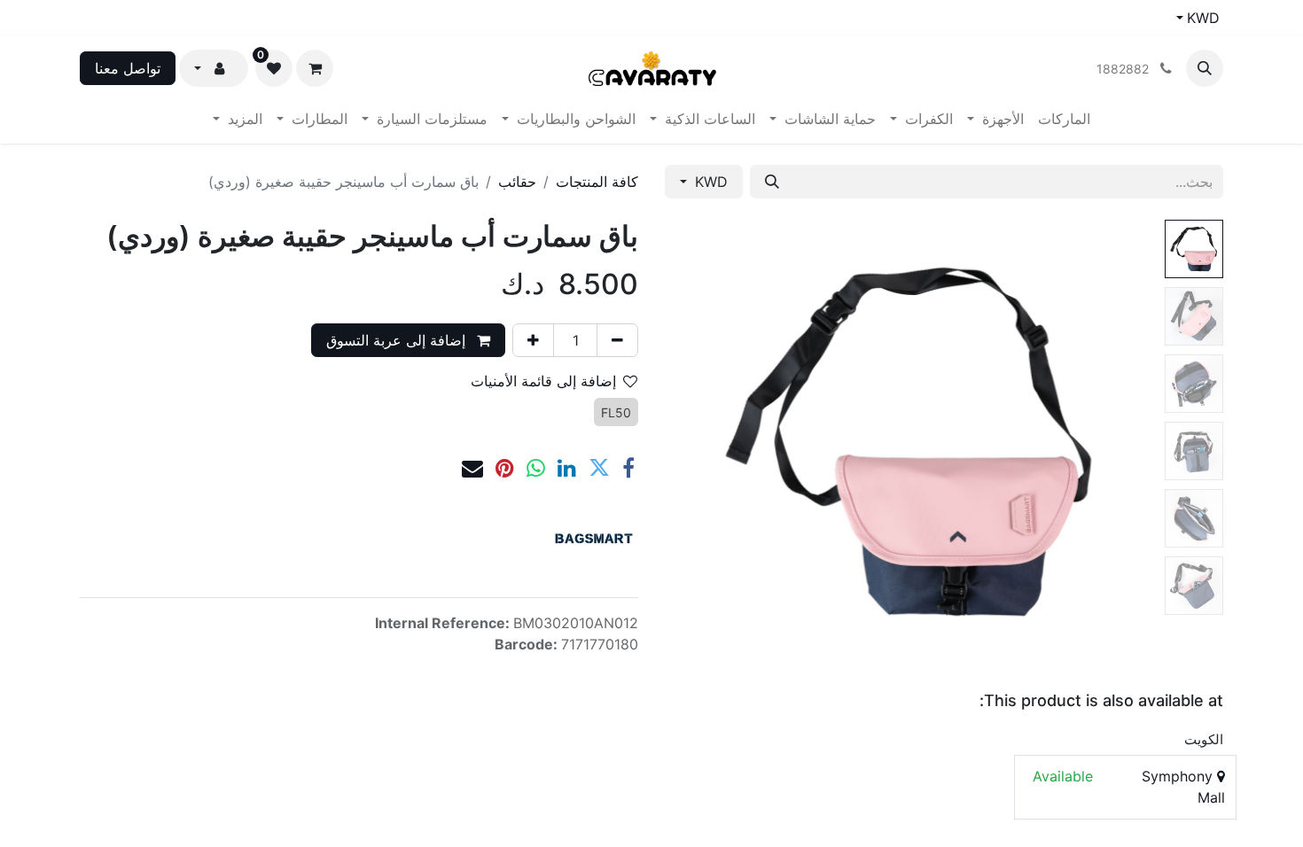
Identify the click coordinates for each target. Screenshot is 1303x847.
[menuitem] (1064, 118)
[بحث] (772, 181)
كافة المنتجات (597, 181)
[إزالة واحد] (617, 340)
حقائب (517, 181)
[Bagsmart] (594, 538)
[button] (1204, 68)
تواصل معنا (127, 68)
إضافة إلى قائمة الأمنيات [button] (543, 381)
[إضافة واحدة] (533, 340)
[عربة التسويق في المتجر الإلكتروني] (314, 68)
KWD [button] (709, 181)
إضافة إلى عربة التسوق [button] (398, 340)
